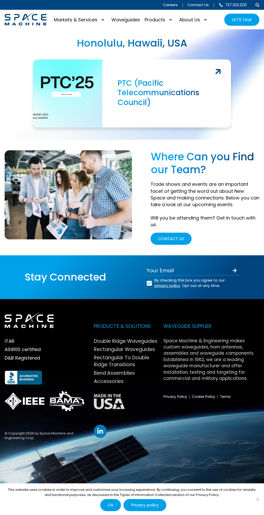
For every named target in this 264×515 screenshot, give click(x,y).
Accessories (108, 381)
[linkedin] (100, 431)
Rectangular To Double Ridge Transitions (121, 361)
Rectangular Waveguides (124, 349)
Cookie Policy (203, 396)
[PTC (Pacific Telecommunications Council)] (132, 93)
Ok (110, 505)
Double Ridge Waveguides (125, 341)
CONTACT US (171, 239)
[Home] (25, 18)
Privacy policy (145, 505)
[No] (257, 499)
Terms (225, 396)
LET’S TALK (242, 20)
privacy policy (167, 285)
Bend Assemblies (114, 373)
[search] (257, 5)
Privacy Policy (175, 396)
